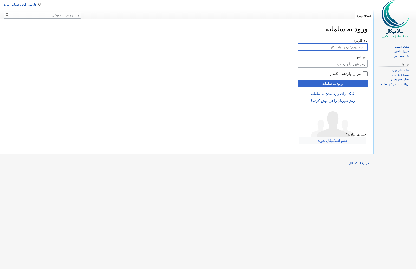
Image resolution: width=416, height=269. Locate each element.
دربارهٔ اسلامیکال (359, 163)
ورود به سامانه (332, 83)
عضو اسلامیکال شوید (333, 141)
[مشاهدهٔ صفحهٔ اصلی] (395, 19)
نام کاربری (360, 40)
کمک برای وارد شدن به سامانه (332, 94)
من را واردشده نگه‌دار (345, 74)
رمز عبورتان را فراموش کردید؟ (333, 101)
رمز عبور (361, 57)
